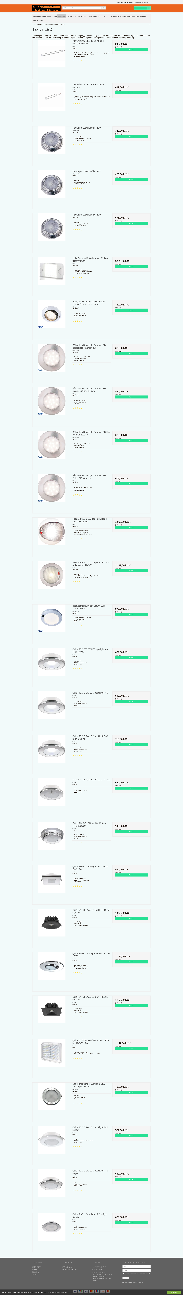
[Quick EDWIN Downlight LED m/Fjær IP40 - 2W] (52, 884)
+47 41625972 (102, 1276)
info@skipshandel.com (104, 1278)
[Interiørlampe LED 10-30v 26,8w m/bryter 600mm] (52, 59)
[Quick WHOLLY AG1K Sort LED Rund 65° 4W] (52, 928)
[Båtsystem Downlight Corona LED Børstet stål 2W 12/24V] (52, 406)
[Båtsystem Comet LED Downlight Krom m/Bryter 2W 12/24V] (52, 319)
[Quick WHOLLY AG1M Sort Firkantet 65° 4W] (52, 1015)
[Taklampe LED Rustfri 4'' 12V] (52, 189)
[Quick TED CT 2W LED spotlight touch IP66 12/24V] (52, 667)
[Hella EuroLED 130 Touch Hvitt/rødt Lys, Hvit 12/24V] (52, 536)
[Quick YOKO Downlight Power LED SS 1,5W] (52, 971)
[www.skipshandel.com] (46, 8)
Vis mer (34, 1274)
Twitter (134, 1282)
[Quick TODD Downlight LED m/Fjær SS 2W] (52, 1232)
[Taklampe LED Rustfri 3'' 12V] (52, 145)
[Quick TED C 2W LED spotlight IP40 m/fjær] (52, 1145)
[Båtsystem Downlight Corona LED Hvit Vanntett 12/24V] (52, 450)
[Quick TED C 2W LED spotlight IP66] (52, 710)
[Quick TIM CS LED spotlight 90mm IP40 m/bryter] (52, 841)
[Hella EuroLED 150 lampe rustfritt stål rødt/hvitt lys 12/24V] (52, 580)
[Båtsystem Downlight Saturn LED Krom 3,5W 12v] (52, 623)
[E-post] (136, 1270)
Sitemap (94, 1280)
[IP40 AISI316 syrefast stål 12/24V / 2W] (52, 797)
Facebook (127, 1282)
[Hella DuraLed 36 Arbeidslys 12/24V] (52, 276)
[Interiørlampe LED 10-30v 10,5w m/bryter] (52, 102)
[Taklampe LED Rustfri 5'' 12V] (52, 232)
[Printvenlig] (150, 24)
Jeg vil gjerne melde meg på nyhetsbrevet (138, 1273)
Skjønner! (174, 1292)
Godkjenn (126, 1278)
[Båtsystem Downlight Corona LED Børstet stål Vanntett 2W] (52, 363)
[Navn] (136, 1266)
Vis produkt (131, 49)
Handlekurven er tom (140, 8)
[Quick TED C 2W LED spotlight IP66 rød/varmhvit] (52, 754)
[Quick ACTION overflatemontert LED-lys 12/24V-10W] (52, 1058)
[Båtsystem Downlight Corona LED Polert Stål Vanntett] (52, 493)
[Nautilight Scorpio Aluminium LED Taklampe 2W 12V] (52, 1101)
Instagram (141, 1282)
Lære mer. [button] (64, 1292)
